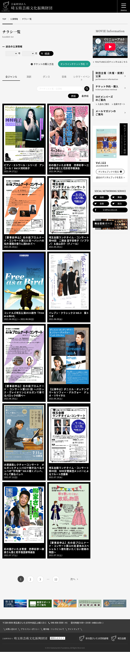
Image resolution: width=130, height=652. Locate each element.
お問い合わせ (11, 629)
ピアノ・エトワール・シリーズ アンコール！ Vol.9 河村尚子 (24, 166)
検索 (47, 53)
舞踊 (120, 197)
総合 (120, 203)
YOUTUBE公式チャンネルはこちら (111, 61)
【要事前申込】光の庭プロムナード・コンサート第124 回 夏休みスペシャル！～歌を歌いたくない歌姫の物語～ (69, 547)
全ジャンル (11, 76)
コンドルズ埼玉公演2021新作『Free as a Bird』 (24, 314)
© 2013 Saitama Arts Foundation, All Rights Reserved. (65, 648)
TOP (4, 19)
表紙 (73, 96)
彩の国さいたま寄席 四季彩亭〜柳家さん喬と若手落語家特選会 (24, 550)
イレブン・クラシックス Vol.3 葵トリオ (69, 314)
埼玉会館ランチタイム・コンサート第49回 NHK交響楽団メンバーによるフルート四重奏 (69, 471)
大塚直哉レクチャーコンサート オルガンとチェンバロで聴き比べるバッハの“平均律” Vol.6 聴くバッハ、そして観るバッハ (24, 469)
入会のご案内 (103, 104)
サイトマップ (73, 629)
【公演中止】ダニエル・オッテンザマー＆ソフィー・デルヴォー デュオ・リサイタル (69, 392)
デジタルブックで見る (108, 171)
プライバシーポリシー (30, 629)
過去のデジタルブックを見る (109, 177)
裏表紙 (85, 96)
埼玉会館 (122, 638)
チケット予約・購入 (107, 88)
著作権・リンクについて (53, 629)
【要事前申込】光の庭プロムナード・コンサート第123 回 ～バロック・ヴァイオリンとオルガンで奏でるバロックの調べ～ (24, 390)
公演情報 (14, 19)
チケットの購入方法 (44, 64)
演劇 (28, 76)
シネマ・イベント (81, 78)
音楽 (64, 76)
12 (55, 579)
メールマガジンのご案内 (106, 112)
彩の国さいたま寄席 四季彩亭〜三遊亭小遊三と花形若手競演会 (69, 166)
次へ (72, 579)
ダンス (46, 76)
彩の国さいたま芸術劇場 (97, 638)
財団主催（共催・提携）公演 (110, 75)
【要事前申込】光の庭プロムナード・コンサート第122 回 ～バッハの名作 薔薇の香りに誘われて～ (24, 240)
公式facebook (110, 209)
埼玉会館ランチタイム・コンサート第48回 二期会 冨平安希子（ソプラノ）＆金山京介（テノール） (69, 240)
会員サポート (119, 104)
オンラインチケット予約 (72, 64)
